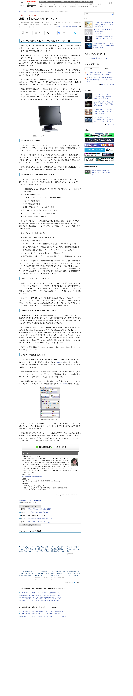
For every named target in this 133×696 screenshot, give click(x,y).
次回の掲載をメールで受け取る (29, 502)
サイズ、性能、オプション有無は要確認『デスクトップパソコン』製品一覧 (41, 611)
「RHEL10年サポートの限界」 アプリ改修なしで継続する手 (58, 573)
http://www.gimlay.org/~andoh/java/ (32, 476)
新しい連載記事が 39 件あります (31, 506)
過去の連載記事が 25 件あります (31, 525)
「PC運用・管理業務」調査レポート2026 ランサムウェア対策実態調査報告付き (103, 24)
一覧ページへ (110, 124)
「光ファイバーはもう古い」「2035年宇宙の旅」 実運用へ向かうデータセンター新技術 (103, 119)
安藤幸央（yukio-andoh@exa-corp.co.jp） (67, 26)
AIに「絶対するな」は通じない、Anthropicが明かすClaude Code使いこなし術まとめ (102, 96)
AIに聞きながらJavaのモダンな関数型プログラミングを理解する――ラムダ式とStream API (100, 79)
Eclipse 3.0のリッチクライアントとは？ (40, 522)
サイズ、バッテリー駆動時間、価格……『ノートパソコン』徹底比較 (40, 614)
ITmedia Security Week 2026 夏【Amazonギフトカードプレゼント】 (101, 172)
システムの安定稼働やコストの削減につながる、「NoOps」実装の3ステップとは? (103, 45)
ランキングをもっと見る (107, 84)
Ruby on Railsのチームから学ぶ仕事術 (39, 509)
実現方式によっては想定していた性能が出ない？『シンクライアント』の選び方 (43, 616)
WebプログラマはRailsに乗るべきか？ (39, 512)
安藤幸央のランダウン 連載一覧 (30, 500)
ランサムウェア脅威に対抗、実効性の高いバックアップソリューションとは (103, 31)
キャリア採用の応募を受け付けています (96, 58)
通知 (40, 32)
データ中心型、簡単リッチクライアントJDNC (42, 518)
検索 (112, 13)
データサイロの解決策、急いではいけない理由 (73, 549)
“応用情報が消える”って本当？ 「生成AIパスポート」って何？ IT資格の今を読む (103, 111)
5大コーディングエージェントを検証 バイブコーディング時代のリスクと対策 (103, 104)
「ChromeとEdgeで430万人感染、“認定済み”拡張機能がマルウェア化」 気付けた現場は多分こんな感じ (57, 551)
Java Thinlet (63, 384)
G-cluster (59, 362)
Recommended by (69, 582)
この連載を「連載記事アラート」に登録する (50, 447)
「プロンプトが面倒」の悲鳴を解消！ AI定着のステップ (42, 573)
